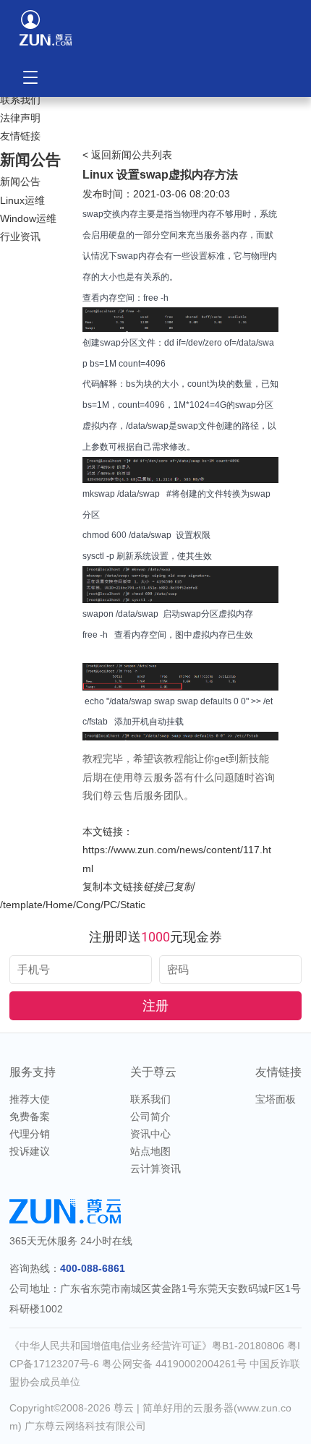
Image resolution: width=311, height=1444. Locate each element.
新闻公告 (20, 181)
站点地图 (150, 1151)
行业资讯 (20, 236)
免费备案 (29, 1116)
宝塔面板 (275, 1099)
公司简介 (150, 1116)
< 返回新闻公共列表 (127, 155)
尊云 (124, 1408)
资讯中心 (150, 1134)
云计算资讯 (155, 1168)
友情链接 (20, 136)
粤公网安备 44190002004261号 (176, 1364)
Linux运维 (22, 200)
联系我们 (20, 100)
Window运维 (28, 218)
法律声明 (20, 118)
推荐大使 (29, 1099)
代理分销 (29, 1134)
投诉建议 (29, 1151)
